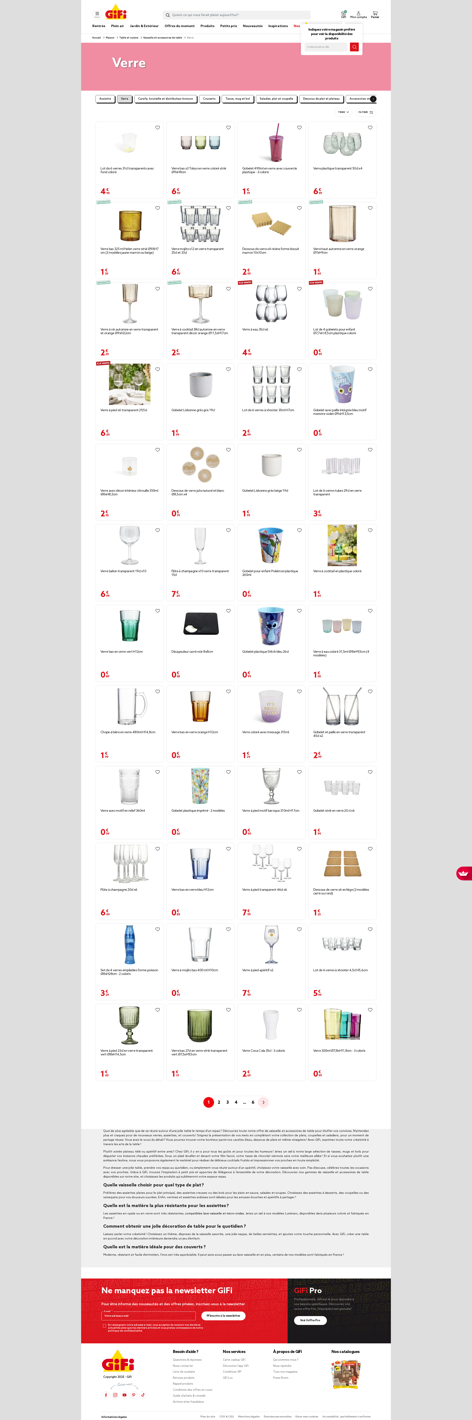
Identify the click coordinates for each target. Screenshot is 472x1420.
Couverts (209, 99)
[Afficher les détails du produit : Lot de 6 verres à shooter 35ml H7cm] (271, 384)
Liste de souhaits (184, 1372)
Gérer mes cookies (307, 1416)
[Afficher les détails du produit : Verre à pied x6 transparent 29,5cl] (129, 384)
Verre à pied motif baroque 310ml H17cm (270, 811)
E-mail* (108, 1311)
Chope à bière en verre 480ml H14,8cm (127, 732)
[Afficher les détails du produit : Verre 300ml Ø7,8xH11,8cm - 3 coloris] (342, 1025)
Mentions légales (249, 1416)
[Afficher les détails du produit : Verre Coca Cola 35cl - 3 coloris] (271, 1025)
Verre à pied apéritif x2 (257, 970)
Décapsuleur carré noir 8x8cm (192, 652)
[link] (207, 31)
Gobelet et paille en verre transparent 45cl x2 (339, 734)
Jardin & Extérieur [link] (144, 26)
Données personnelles (277, 1416)
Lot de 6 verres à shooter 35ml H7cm (268, 410)
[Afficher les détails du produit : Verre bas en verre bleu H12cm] (200, 864)
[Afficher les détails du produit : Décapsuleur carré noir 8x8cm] (200, 626)
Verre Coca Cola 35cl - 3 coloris (263, 1051)
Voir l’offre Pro (310, 1320)
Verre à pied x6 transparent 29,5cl (123, 410)
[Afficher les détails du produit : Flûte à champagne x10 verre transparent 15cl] (200, 545)
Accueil (96, 37)
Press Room (280, 1378)
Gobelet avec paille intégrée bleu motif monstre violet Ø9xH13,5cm (340, 412)
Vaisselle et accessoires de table (162, 37)
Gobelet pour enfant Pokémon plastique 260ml (270, 573)
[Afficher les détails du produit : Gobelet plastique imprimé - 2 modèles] (200, 786)
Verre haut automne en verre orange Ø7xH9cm (338, 251)
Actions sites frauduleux (188, 1402)
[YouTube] (124, 1395)
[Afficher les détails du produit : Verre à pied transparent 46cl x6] (271, 864)
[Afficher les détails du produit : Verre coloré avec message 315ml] (271, 706)
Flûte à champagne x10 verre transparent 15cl (200, 573)
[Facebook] (106, 1395)
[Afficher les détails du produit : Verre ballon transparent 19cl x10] (129, 545)
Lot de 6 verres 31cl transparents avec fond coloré (127, 170)
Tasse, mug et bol (237, 99)
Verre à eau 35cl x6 (255, 329)
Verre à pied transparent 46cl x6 (264, 890)
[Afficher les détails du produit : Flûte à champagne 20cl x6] (129, 864)
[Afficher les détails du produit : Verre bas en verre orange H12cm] (200, 706)
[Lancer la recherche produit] (168, 15)
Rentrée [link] (98, 26)
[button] (343, 15)
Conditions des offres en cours (192, 1390)
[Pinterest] (133, 1395)
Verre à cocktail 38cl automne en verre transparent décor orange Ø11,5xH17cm (199, 331)
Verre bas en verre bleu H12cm (192, 890)
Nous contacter (183, 1366)
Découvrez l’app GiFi (236, 1366)
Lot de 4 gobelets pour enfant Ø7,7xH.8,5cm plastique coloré (334, 331)
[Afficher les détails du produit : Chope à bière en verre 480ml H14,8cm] (129, 706)
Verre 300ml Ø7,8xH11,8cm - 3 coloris (339, 1051)
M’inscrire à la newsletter (223, 1316)
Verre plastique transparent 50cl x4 (337, 168)
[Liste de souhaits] (157, 127)
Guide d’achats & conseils (189, 1396)
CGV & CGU (227, 1416)
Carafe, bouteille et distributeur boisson (165, 99)
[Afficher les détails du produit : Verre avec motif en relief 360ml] (129, 786)
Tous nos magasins (285, 1372)
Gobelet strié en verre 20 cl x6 (334, 811)
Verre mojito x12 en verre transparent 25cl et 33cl (197, 251)
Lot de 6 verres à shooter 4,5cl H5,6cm (340, 970)
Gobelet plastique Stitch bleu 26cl (265, 652)
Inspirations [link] (278, 26)
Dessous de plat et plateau (321, 99)
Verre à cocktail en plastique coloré (337, 571)
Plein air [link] (117, 26)
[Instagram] (115, 1395)
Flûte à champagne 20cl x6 (118, 890)
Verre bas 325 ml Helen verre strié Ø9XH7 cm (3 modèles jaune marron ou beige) (129, 251)
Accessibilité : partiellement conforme (346, 1416)
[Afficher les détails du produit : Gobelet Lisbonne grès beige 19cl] (271, 465)
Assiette (105, 99)
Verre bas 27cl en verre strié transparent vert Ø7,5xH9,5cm (199, 1052)
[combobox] (236, 15)
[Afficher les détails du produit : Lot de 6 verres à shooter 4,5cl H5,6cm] (342, 944)
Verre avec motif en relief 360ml (122, 811)
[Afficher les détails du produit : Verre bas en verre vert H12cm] (129, 626)
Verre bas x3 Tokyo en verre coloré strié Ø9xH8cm (198, 170)
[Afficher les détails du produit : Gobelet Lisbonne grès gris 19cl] (200, 384)
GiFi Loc (228, 1378)
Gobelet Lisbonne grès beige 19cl (265, 491)
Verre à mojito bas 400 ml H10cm (194, 970)
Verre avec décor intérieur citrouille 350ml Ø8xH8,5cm (129, 492)
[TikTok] (143, 1395)
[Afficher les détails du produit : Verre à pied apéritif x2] (271, 944)
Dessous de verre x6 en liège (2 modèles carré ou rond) (341, 891)
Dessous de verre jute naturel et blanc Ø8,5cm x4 (197, 492)
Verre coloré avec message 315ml (265, 732)
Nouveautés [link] (253, 26)
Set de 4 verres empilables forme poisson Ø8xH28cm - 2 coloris (129, 972)
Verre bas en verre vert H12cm (121, 652)
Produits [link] (207, 26)
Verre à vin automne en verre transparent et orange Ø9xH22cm (129, 331)
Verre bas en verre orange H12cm (194, 732)
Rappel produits (183, 1384)
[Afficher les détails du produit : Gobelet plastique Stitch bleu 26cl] (271, 626)
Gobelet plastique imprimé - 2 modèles (198, 811)
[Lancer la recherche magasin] (354, 47)
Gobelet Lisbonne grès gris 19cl (193, 410)
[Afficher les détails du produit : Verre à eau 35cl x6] (271, 303)
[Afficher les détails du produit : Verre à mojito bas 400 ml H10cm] (200, 944)
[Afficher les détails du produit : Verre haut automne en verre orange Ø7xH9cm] (342, 223)
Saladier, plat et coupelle (276, 99)
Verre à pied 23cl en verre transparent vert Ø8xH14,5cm (126, 1052)
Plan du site (208, 1416)
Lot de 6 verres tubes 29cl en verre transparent (337, 492)
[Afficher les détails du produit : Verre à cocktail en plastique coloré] (342, 545)
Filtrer (363, 112)
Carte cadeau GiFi (234, 1360)
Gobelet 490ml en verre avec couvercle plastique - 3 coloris (269, 170)
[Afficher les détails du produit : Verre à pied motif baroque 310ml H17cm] (271, 786)
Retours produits (184, 1378)
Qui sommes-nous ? (286, 1360)
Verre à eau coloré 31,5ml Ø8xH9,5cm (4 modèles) (341, 653)
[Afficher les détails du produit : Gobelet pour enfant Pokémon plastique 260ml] (271, 545)
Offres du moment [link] (180, 26)
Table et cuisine (128, 37)
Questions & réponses (187, 1360)
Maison (109, 37)
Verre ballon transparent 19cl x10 (123, 571)
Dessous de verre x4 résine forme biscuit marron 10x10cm (270, 251)
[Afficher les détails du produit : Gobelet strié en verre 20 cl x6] (342, 786)
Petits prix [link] (228, 26)
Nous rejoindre (282, 1366)
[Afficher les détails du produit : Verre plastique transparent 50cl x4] (342, 142)
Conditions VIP (232, 1372)
